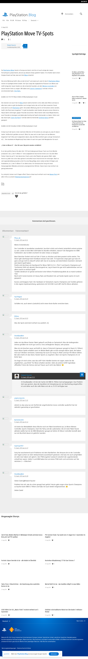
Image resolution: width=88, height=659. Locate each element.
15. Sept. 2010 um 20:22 (21, 422)
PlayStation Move (8, 70)
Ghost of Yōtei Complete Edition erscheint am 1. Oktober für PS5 (79, 98)
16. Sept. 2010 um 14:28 (21, 476)
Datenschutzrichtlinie (24, 648)
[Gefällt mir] (80, 78)
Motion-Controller (48, 86)
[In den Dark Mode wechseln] (62, 14)
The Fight (17, 91)
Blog (21, 103)
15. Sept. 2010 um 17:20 (21, 400)
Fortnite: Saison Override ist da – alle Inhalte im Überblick (18, 560)
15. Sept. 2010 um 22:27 (21, 448)
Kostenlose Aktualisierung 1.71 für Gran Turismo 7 (60, 560)
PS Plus (24, 20)
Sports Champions (36, 88)
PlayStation (23, 14)
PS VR (12, 20)
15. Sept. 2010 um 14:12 (21, 240)
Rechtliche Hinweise (8, 651)
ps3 (13, 193)
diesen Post (53, 174)
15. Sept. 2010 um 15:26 (21, 338)
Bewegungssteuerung (22, 177)
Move (26, 75)
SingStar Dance (43, 118)
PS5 (4, 20)
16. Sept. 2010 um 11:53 (28, 377)
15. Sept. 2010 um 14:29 (21, 299)
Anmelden (69, 14)
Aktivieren (54, 654)
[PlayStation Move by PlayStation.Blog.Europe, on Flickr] (14, 64)
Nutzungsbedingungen (9, 648)
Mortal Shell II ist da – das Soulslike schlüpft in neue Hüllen (62, 584)
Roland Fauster (11, 45)
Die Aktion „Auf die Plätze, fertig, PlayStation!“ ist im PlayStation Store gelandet (78, 73)
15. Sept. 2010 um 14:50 (21, 318)
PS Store (18, 20)
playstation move (6, 193)
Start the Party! (16, 118)
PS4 (7, 20)
